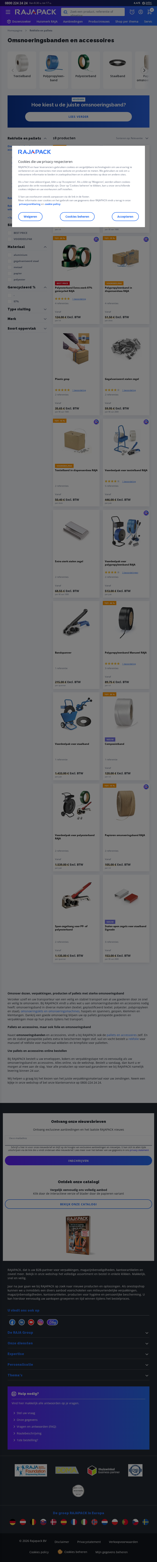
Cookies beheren (77, 216)
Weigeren (30, 216)
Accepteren (125, 216)
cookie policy (53, 204)
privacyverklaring (29, 204)
